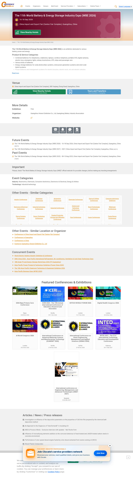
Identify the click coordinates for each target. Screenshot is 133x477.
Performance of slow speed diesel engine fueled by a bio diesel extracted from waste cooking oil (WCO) (61, 440)
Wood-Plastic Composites (34, 444)
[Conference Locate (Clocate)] (9, 4)
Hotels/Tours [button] (95, 6)
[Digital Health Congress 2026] (108, 294)
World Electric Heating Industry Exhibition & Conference (33, 256)
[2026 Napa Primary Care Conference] (24, 294)
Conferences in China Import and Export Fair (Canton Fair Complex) (37, 234)
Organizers (36, 6)
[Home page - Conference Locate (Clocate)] (21, 6)
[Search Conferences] (115, 6)
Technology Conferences (39, 199)
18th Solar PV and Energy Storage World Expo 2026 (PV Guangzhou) (38, 262)
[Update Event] (13, 144)
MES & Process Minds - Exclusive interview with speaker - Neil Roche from (51, 430)
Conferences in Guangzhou (24, 237)
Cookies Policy (54, 472)
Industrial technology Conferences (39, 208)
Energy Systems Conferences (21, 217)
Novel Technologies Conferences (94, 208)
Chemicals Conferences (76, 199)
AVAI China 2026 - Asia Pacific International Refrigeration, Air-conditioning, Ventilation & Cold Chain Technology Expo (54, 259)
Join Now (100, 453)
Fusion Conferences (94, 217)
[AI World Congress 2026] (24, 326)
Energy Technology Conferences (39, 217)
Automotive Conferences (57, 199)
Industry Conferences (20, 199)
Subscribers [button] (82, 6)
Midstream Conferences (112, 208)
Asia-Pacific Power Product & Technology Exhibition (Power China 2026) (39, 265)
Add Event (54, 6)
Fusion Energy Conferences (112, 217)
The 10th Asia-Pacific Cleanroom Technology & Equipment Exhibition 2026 (40, 268)
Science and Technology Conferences (76, 208)
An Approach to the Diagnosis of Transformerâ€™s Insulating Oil (46, 426)
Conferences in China (22, 241)
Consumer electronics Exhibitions (112, 199)
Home (13, 42)
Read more (15, 73)
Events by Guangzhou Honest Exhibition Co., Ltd (31, 244)
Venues (45, 6)
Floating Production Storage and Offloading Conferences (57, 217)
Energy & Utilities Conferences (94, 199)
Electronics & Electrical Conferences (20, 208)
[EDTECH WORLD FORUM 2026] (80, 294)
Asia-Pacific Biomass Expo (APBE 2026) (28, 271)
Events (27, 6)
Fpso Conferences (75, 217)
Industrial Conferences (57, 208)
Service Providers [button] (67, 6)
